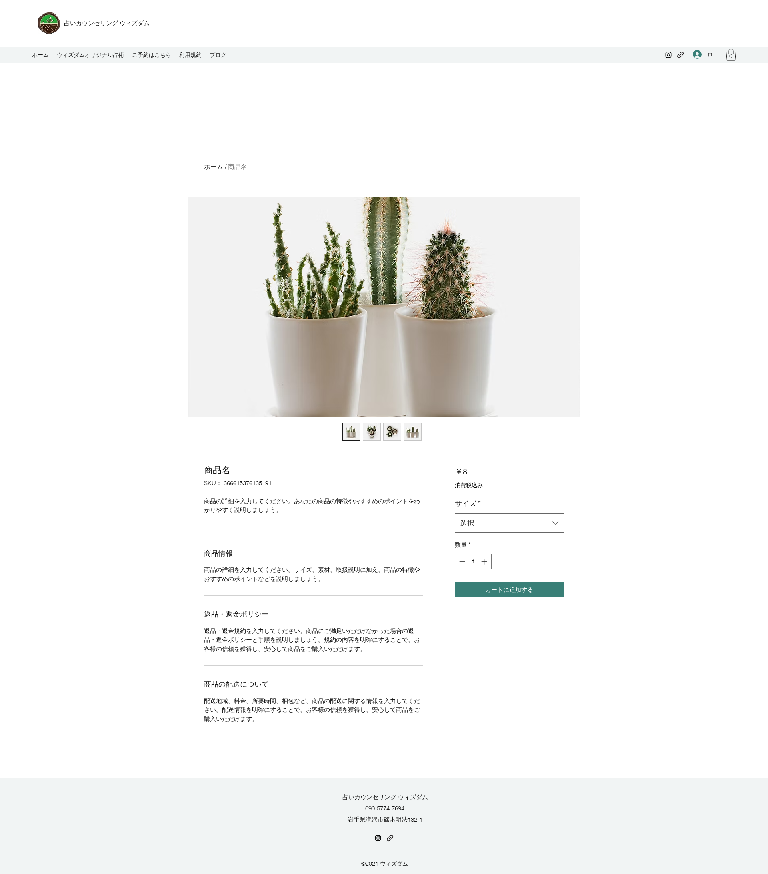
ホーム (213, 167)
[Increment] (485, 561)
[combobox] (509, 523)
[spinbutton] (473, 561)
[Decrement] (461, 561)
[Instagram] (668, 55)
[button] (731, 55)
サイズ (468, 503)
